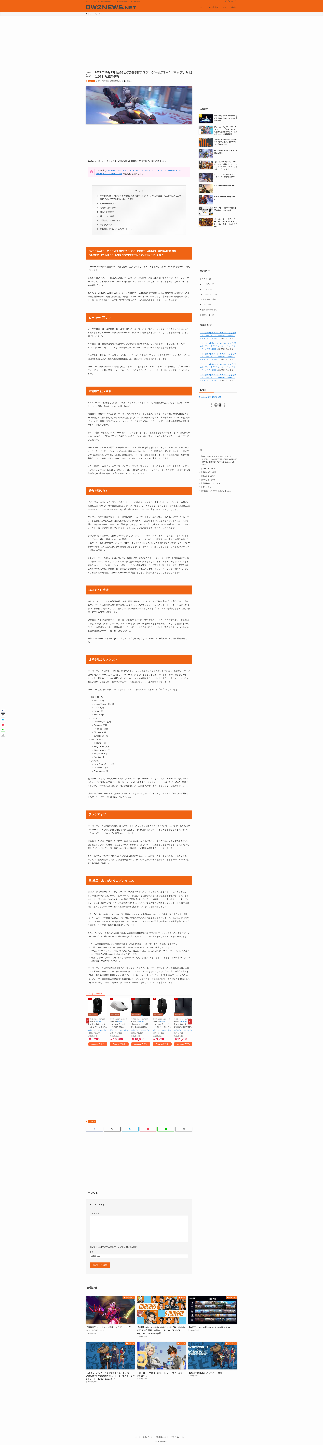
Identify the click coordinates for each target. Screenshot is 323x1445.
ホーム (138, 1437)
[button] (94, 1129)
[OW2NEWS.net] (111, 7)
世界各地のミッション (110, 220)
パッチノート (210, 294)
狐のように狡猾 (107, 216)
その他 (206, 279)
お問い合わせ (148, 1437)
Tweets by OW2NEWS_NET (210, 397)
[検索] (235, 1)
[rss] (229, 1)
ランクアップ (106, 225)
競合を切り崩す (107, 212)
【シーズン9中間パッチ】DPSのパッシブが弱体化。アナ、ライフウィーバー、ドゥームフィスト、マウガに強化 (218, 335)
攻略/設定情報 (209, 310)
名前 (91, 1252)
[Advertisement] (161, 35)
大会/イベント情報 (211, 299)
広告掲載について (162, 1437)
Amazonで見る (97, 1044)
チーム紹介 (208, 284)
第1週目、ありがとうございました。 (116, 229)
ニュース (91, 81)
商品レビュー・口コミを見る (97, 1030)
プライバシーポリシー (179, 1437)
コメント (94, 1213)
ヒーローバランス (108, 203)
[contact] (232, 1)
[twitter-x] (225, 1)
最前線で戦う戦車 (108, 208)
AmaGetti (98, 1021)
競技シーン (208, 315)
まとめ (207, 304)
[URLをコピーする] (183, 1129)
